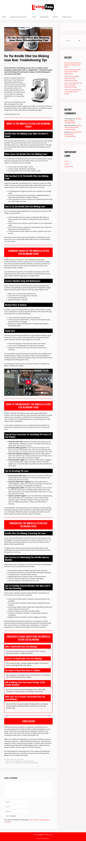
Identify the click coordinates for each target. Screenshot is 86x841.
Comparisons (44, 17)
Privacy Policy (67, 17)
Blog (34, 17)
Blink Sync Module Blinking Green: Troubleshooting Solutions (22, 763)
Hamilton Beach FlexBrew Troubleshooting (73, 121)
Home (4, 17)
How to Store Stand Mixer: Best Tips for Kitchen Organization (72, 72)
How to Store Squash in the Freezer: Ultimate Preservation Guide (73, 85)
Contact (55, 17)
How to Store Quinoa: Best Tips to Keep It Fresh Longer (72, 92)
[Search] (79, 41)
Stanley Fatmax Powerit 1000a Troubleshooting (73, 127)
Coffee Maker (9, 759)
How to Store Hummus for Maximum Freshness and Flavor (72, 65)
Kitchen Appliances (19, 759)
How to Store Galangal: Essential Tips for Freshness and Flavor (71, 78)
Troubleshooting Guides (18, 17)
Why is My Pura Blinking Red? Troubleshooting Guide (20, 761)
